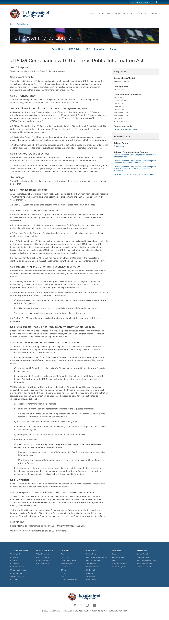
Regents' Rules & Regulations (96, 557)
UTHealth (42, 560)
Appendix (120, 146)
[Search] (156, 2)
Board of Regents (67, 563)
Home (12, 24)
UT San (15, 573)
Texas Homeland (146, 560)
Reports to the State (93, 560)
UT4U (63, 576)
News (102, 14)
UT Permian (16, 567)
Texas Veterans (144, 563)
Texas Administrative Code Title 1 (134, 174)
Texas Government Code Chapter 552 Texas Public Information (135, 156)
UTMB (42, 557)
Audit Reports (91, 563)
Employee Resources (141, 2)
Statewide (143, 567)
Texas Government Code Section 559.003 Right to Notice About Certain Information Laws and (135, 169)
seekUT (114, 560)
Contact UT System (118, 567)
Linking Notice (91, 570)
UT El (14, 563)
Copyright (89, 573)
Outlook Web (68, 580)
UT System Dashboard (119, 563)
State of (142, 554)
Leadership (141, 14)
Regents (127, 14)
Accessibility (90, 576)
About (93, 14)
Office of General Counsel (126, 129)
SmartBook (65, 557)
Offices (153, 14)
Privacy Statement (92, 567)
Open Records (91, 580)
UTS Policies (75, 49)
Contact (113, 49)
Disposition (99, 49)
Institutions (114, 14)
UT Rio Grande (17, 570)
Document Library (118, 557)
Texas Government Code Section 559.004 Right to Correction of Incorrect (135, 162)
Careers (114, 554)
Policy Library (22, 24)
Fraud (142, 557)
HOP (87, 49)
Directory (64, 573)
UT (14, 554)
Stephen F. (16, 576)
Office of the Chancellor (69, 560)
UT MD (42, 563)
